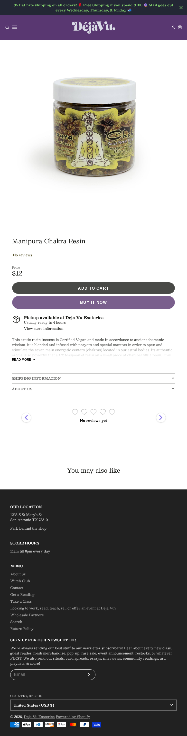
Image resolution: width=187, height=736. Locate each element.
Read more (21, 359)
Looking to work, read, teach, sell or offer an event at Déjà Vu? (63, 608)
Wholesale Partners (27, 615)
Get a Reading (22, 594)
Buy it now (93, 302)
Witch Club (20, 581)
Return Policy (22, 628)
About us (18, 574)
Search (16, 622)
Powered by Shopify (73, 716)
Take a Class (21, 601)
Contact (16, 587)
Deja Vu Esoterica (39, 716)
